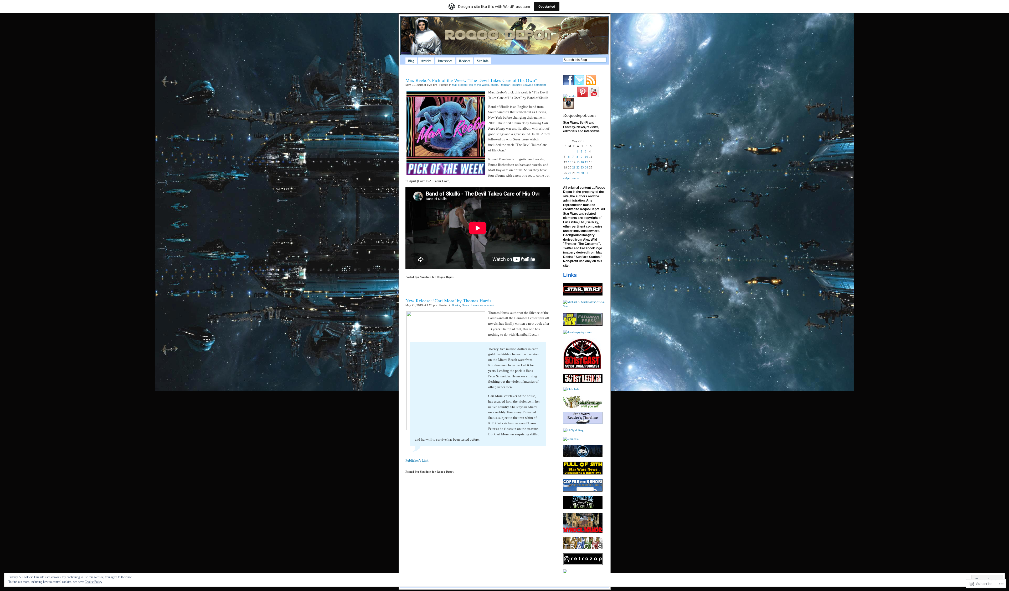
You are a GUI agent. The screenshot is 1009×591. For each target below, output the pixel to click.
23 (582, 167)
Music (494, 84)
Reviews (464, 61)
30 (582, 173)
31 (586, 173)
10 (586, 156)
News (465, 305)
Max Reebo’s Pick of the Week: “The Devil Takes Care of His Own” (471, 80)
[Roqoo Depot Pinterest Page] (582, 96)
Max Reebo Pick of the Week (470, 84)
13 (569, 162)
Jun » (575, 178)
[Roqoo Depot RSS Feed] (591, 84)
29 (578, 173)
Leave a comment (534, 84)
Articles (426, 61)
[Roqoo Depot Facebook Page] (568, 84)
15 (578, 162)
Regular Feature (510, 84)
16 (582, 162)
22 (578, 167)
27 (569, 173)
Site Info (482, 61)
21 (573, 167)
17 (586, 162)
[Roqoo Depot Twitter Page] (579, 84)
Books (456, 305)
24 (586, 167)
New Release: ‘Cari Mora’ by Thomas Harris (448, 300)
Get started (546, 6)
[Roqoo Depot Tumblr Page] (569, 96)
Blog (411, 61)
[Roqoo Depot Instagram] (568, 107)
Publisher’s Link (417, 460)
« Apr (566, 178)
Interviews (445, 61)
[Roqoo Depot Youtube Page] (594, 96)
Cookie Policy (93, 582)
